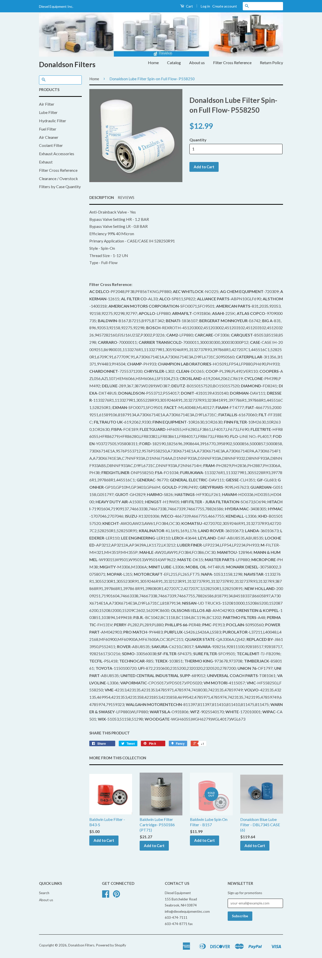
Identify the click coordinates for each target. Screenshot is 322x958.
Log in (205, 6)
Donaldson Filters (67, 64)
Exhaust (46, 161)
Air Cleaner (48, 137)
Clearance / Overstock (58, 178)
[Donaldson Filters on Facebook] (105, 896)
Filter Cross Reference (232, 62)
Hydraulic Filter (52, 120)
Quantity (198, 139)
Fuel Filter (47, 129)
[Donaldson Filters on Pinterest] (116, 896)
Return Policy (271, 62)
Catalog (174, 62)
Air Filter (46, 104)
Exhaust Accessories (56, 153)
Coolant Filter (51, 145)
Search (44, 893)
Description (101, 197)
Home (153, 62)
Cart (189, 6)
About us (197, 62)
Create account (224, 6)
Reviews (126, 197)
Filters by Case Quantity (60, 186)
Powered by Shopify (111, 945)
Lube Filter (48, 112)
